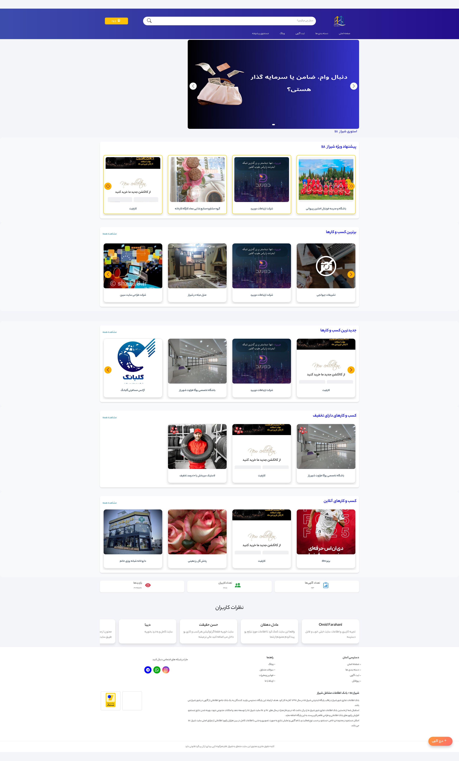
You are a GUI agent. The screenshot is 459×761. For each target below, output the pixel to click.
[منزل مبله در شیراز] (197, 288)
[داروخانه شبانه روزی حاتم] (133, 554)
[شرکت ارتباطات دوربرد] (261, 201)
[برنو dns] (326, 554)
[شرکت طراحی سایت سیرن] (133, 288)
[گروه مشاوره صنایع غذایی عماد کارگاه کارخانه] (197, 201)
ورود (113, 21)
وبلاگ (282, 34)
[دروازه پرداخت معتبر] (111, 707)
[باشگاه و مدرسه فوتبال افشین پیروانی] (326, 201)
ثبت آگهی (300, 34)
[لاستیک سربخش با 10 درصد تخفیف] (197, 468)
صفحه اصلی (344, 34)
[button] (193, 86)
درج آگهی (437, 741)
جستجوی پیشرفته (260, 34)
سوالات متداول (266, 670)
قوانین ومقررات (266, 675)
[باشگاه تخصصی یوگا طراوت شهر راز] (326, 468)
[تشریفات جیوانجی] (326, 288)
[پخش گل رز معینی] (197, 554)
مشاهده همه (110, 234)
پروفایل (355, 681)
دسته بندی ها (321, 34)
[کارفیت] (133, 201)
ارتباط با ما (269, 681)
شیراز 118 (228, 746)
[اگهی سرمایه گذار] (273, 128)
